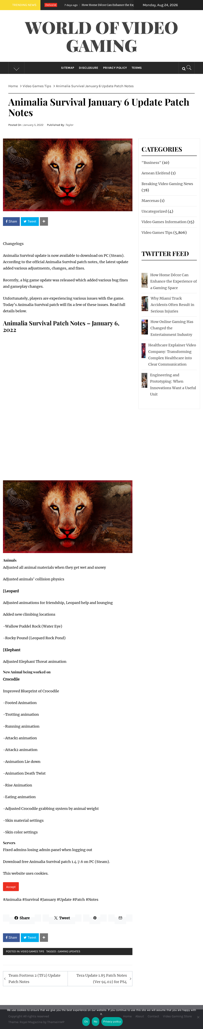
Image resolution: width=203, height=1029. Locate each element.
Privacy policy (112, 1021)
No (96, 1021)
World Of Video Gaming (101, 36)
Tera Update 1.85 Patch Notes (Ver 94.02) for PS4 (102, 978)
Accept (11, 887)
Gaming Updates (69, 951)
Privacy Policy (115, 68)
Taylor (69, 125)
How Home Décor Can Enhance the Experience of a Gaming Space (103, 5)
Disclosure (88, 68)
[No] (198, 1019)
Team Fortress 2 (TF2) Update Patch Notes (34, 978)
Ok (86, 1021)
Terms (137, 68)
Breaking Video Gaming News (167, 184)
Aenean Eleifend (156, 173)
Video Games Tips (32, 951)
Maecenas (150, 200)
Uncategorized (154, 211)
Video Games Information (164, 222)
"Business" (151, 162)
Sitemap (67, 68)
